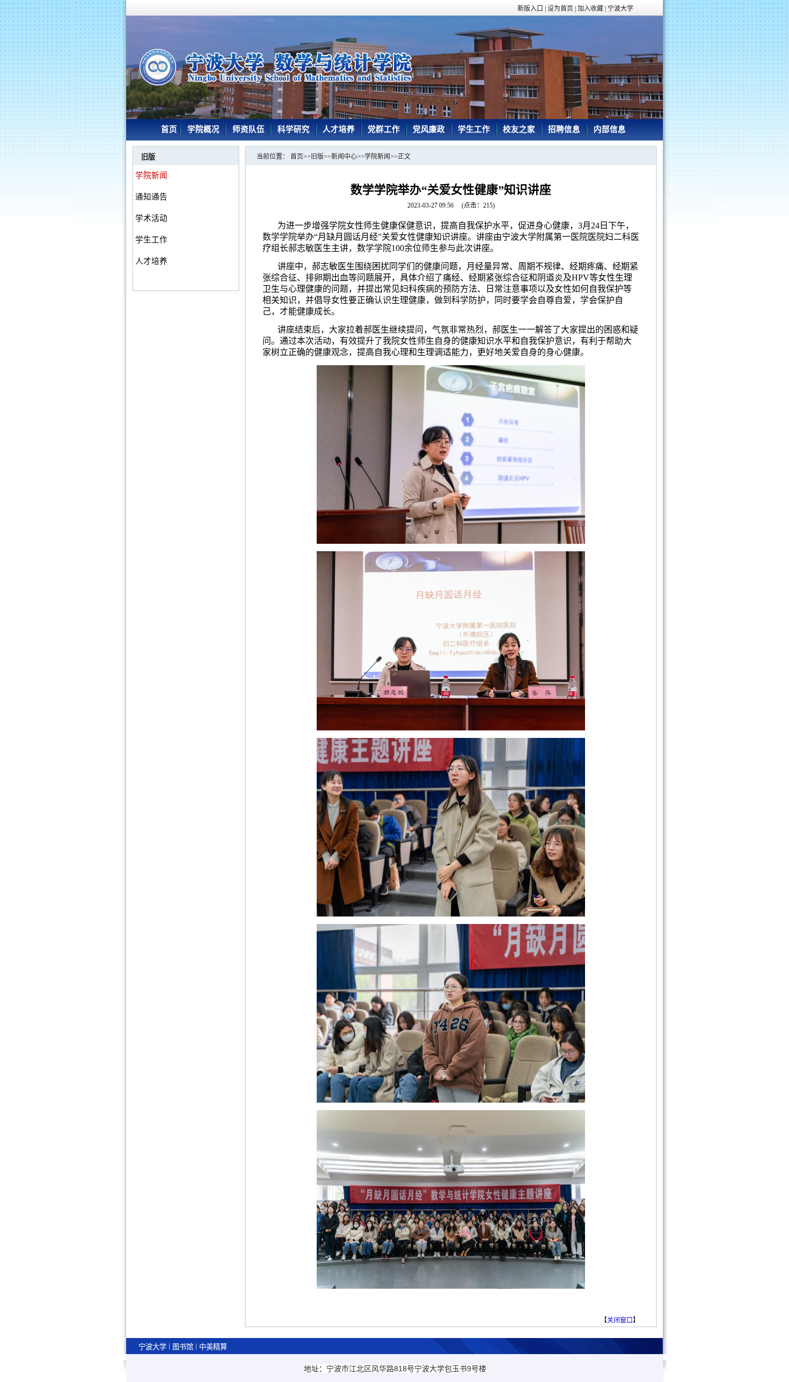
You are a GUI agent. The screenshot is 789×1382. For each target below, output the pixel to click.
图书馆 (182, 1347)
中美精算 (213, 1347)
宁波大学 (152, 1347)
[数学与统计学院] (287, 87)
